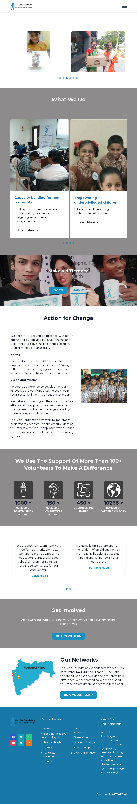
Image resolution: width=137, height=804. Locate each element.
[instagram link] (29, 743)
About (47, 728)
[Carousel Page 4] (70, 78)
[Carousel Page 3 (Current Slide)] (67, 78)
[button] (3, 280)
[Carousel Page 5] (73, 78)
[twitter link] (21, 743)
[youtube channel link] (13, 743)
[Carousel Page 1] (60, 78)
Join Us (78, 290)
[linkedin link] (21, 737)
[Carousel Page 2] (63, 78)
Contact (48, 761)
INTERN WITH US (68, 636)
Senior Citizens (82, 737)
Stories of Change (84, 742)
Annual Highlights (84, 752)
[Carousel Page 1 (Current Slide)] (67, 589)
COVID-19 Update (84, 747)
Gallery (47, 747)
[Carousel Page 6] (77, 78)
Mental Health (52, 742)
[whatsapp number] (29, 737)
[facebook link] (13, 737)
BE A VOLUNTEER (77, 694)
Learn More (27, 230)
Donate (58, 290)
